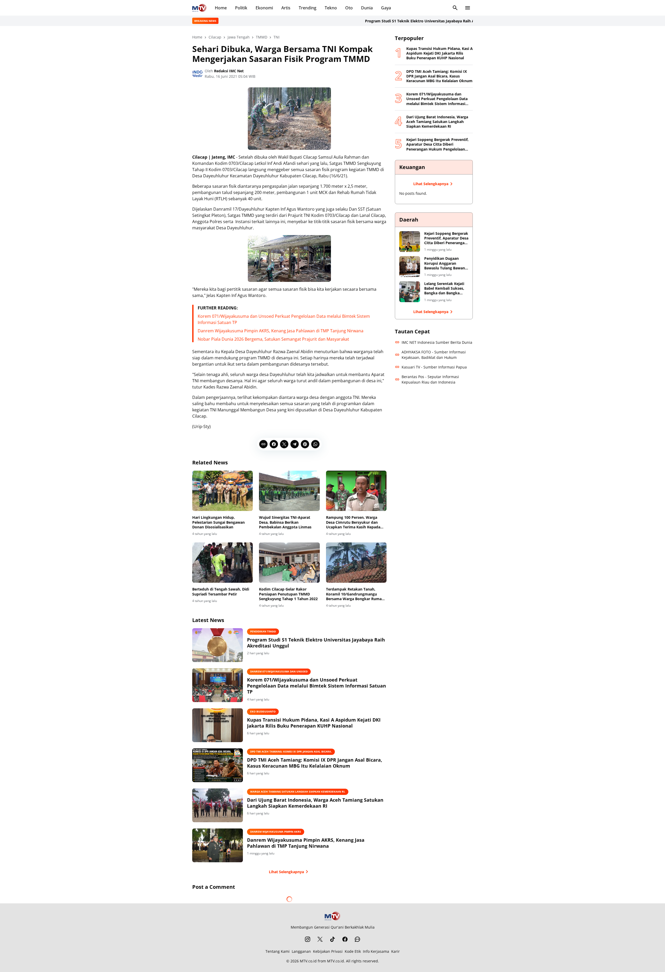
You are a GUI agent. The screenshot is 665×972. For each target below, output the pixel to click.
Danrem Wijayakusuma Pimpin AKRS (275, 831)
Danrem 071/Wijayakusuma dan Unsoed (279, 671)
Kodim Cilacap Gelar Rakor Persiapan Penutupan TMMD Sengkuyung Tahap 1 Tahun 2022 (288, 594)
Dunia (367, 8)
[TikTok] (332, 939)
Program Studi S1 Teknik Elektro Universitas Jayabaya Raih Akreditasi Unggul (403, 20)
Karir (395, 951)
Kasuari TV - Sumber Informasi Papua (434, 367)
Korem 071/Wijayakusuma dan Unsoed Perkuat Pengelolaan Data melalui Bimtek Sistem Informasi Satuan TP (316, 686)
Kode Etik (353, 951)
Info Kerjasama (376, 951)
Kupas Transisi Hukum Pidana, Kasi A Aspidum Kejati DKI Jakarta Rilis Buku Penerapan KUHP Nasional (314, 723)
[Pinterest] (305, 444)
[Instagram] (307, 939)
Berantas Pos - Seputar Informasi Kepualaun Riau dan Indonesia (430, 379)
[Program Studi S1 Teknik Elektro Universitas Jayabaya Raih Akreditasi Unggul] (217, 645)
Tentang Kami (277, 951)
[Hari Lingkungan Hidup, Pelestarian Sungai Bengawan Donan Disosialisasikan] (222, 491)
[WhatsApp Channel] (357, 939)
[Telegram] (294, 444)
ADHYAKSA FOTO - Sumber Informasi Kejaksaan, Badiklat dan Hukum (434, 354)
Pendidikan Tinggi (263, 631)
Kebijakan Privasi (328, 951)
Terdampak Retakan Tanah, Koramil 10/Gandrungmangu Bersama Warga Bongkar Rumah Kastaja (355, 594)
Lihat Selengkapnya (286, 871)
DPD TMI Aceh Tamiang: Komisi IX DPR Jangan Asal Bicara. (291, 751)
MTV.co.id (308, 960)
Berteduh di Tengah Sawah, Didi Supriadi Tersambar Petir (220, 591)
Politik (241, 8)
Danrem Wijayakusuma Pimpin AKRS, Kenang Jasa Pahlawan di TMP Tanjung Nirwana (280, 331)
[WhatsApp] (315, 444)
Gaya (386, 8)
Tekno (331, 8)
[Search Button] (455, 8)
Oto (349, 8)
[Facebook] (274, 444)
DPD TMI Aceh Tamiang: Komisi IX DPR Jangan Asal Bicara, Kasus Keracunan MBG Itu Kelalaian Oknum (314, 763)
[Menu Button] (467, 8)
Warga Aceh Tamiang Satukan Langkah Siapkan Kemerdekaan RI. (297, 791)
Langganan (301, 951)
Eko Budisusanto (263, 711)
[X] (284, 444)
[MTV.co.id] (199, 8)
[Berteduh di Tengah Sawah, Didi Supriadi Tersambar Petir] (222, 562)
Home (221, 8)
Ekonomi (264, 8)
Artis (285, 8)
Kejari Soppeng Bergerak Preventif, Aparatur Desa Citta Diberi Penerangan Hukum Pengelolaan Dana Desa (437, 144)
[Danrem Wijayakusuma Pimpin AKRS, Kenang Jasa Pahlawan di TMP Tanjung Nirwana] (217, 845)
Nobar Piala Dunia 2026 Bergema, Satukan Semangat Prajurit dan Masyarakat (273, 339)
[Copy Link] (263, 444)
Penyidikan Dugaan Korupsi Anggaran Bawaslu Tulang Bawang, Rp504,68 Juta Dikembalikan (446, 263)
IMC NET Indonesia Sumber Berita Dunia (437, 342)
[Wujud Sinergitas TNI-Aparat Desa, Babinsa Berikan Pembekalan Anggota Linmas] (289, 491)
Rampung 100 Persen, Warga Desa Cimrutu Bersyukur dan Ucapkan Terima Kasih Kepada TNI (353, 522)
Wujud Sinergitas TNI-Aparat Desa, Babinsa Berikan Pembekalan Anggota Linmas (285, 522)
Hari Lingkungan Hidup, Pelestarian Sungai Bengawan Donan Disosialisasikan (218, 522)
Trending (307, 8)
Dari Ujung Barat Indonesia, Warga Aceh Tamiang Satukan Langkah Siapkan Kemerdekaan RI (315, 803)
